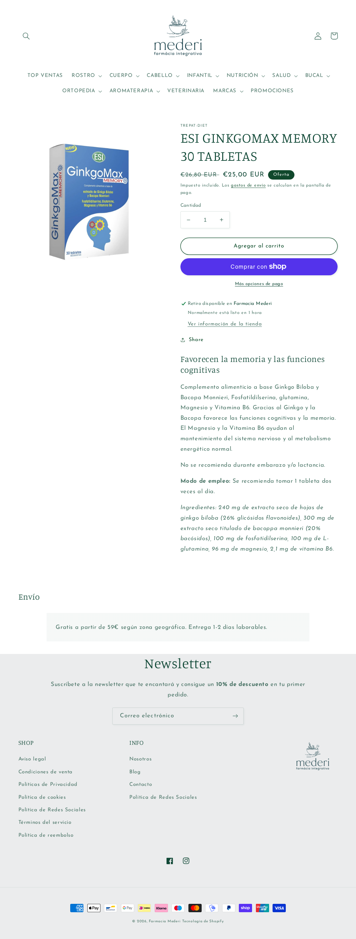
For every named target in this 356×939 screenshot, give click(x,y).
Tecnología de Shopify (203, 921)
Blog (135, 772)
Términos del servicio (45, 822)
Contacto (140, 784)
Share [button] (196, 339)
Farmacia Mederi (164, 921)
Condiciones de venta (45, 772)
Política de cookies (42, 797)
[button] (26, 36)
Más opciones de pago (259, 284)
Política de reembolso (46, 835)
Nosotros (140, 759)
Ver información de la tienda (225, 324)
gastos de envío (248, 185)
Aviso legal (32, 759)
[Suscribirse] (235, 716)
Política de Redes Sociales (52, 810)
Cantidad (190, 205)
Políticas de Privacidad (48, 784)
